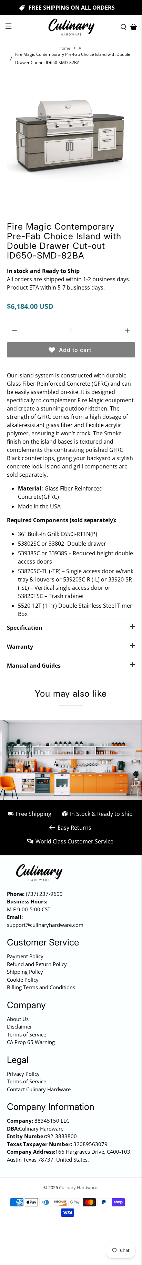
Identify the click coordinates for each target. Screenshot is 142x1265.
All (81, 48)
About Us (18, 1018)
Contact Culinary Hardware (39, 1089)
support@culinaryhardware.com (45, 924)
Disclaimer (19, 1026)
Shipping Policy (25, 971)
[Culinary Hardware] (71, 27)
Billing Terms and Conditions (41, 987)
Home (64, 48)
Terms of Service (26, 1034)
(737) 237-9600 (44, 893)
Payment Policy (25, 956)
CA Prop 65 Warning (31, 1042)
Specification (24, 627)
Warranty (20, 646)
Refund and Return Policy (37, 964)
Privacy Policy (23, 1073)
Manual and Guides (34, 665)
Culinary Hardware (78, 1187)
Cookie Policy (23, 979)
